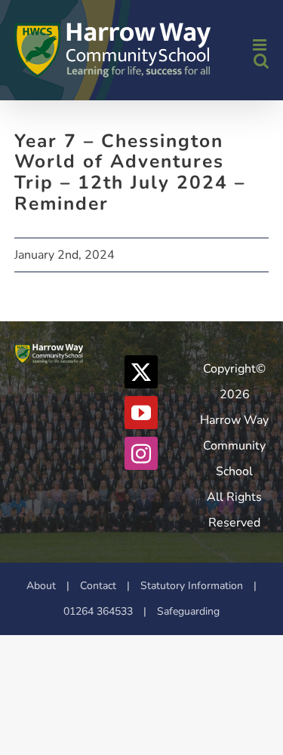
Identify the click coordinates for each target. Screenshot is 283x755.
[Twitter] (141, 371)
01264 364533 (98, 611)
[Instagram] (141, 453)
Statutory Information (191, 586)
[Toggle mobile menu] (261, 45)
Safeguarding (188, 611)
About (41, 586)
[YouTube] (141, 412)
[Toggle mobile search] (261, 61)
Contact (98, 586)
